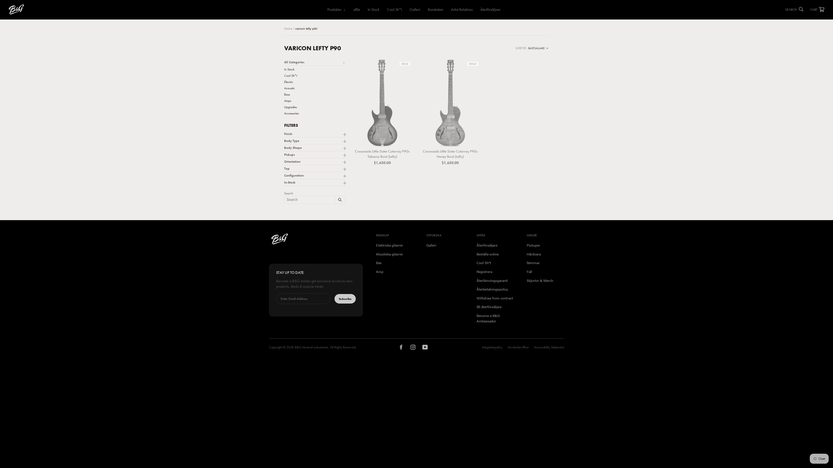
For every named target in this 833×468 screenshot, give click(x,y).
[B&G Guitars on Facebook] (401, 348)
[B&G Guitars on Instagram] (413, 348)
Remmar (533, 262)
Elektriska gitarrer (389, 245)
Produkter (334, 9)
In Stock (373, 9)
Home (288, 28)
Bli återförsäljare (489, 306)
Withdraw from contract (495, 298)
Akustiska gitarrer (389, 254)
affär (356, 9)
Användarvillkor (518, 347)
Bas (379, 262)
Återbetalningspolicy (492, 289)
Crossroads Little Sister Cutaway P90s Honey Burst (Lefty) (450, 154)
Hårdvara (534, 254)
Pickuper (533, 245)
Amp (379, 271)
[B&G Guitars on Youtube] (425, 348)
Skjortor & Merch (540, 280)
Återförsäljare (490, 9)
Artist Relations (462, 9)
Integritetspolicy (492, 347)
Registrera (484, 271)
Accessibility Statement (549, 347)
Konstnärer (435, 9)
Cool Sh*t (394, 9)
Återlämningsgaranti (492, 280)
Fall (529, 271)
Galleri (415, 9)
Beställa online (488, 254)
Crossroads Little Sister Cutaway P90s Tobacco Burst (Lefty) (382, 154)
